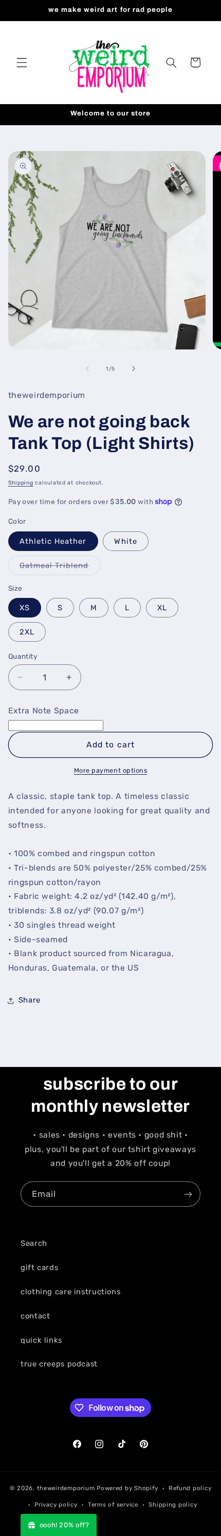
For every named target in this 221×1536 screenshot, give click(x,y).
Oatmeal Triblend (60, 567)
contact (35, 1316)
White (125, 541)
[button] (21, 62)
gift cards (39, 1267)
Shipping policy (173, 1504)
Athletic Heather (53, 541)
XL (162, 607)
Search (34, 1243)
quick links (41, 1340)
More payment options (111, 770)
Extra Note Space (43, 710)
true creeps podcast (59, 1363)
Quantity (23, 656)
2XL (27, 632)
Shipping (20, 482)
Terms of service (113, 1504)
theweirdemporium (66, 1488)
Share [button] (30, 1000)
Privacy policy (55, 1504)
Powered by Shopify (127, 1488)
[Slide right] (133, 368)
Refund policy (190, 1488)
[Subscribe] (188, 1194)
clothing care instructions (70, 1291)
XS (25, 607)
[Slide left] (87, 368)
